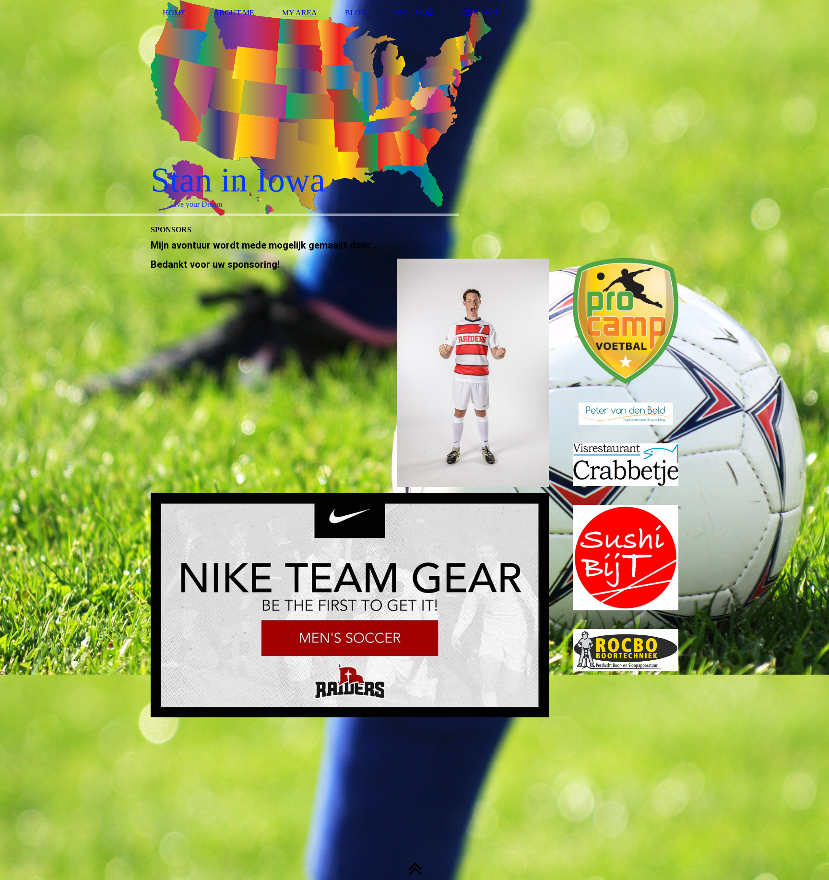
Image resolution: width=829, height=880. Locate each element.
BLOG (356, 13)
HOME (174, 13)
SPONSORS (414, 13)
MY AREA (299, 13)
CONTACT (480, 13)
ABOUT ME (233, 13)
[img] (414, 108)
